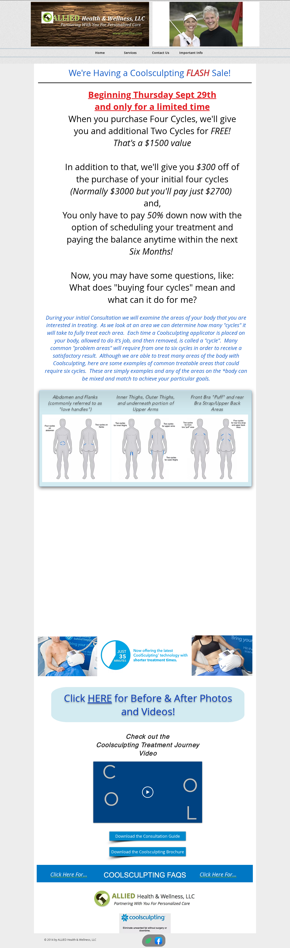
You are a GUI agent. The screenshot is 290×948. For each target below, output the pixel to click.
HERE (100, 698)
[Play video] (147, 792)
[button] (205, 24)
